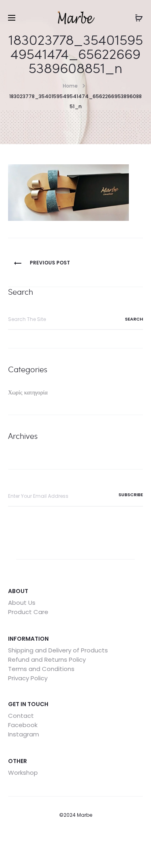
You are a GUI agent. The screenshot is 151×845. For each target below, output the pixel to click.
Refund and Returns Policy (47, 659)
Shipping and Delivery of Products (58, 650)
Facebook (22, 725)
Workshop (23, 772)
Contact (21, 715)
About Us (21, 602)
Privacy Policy (28, 678)
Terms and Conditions (41, 669)
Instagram (23, 734)
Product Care (28, 612)
